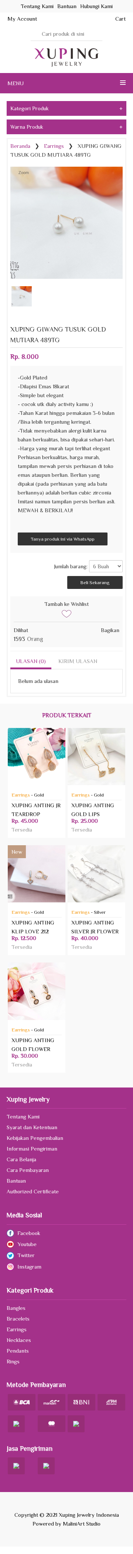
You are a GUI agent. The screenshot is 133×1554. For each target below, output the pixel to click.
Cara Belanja (21, 1159)
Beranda (20, 146)
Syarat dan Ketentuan (32, 1127)
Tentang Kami (23, 1116)
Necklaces (19, 1340)
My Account (22, 18)
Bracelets (18, 1318)
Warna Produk (66, 127)
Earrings (54, 146)
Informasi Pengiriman (32, 1148)
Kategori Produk (66, 108)
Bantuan (16, 1180)
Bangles (16, 1308)
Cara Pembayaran (28, 1170)
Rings (13, 1361)
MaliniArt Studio (81, 1523)
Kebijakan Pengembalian (35, 1138)
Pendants (18, 1350)
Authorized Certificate (33, 1191)
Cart (120, 18)
